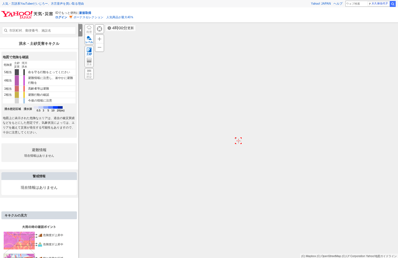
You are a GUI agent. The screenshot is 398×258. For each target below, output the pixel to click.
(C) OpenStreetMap (329, 256)
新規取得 (85, 13)
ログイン (61, 17)
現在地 (99, 29)
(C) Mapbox (308, 256)
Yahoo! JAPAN (321, 3)
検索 (393, 4)
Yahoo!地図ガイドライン (381, 256)
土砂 (89, 54)
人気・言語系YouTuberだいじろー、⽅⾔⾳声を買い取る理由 (43, 3)
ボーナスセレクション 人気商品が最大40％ (103, 17)
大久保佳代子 (380, 3)
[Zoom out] (99, 47)
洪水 (89, 64)
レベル (89, 42)
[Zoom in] (99, 39)
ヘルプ (338, 3)
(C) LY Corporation (353, 256)
